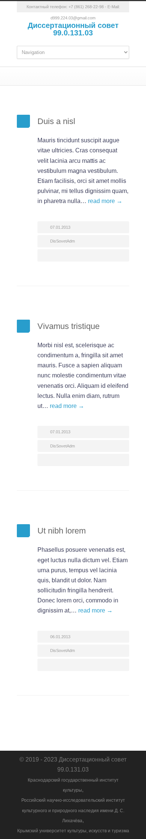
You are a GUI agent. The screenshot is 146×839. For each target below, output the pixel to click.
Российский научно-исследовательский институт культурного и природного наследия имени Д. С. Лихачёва (73, 810)
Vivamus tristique (68, 326)
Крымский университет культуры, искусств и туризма (73, 830)
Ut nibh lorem (61, 530)
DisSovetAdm (62, 241)
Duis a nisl (56, 121)
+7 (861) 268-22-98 (86, 6)
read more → (105, 201)
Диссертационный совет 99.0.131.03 (73, 29)
